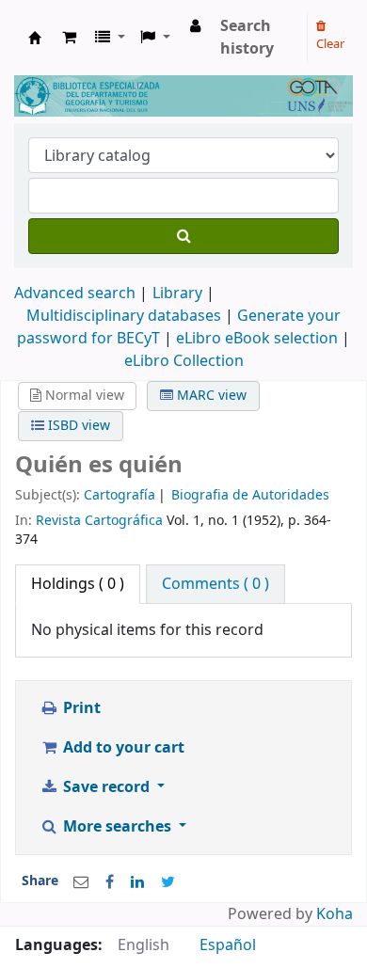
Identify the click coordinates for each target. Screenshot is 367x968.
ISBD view (77, 426)
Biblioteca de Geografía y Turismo (34, 37)
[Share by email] (81, 882)
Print (80, 708)
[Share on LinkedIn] (137, 882)
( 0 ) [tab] (77, 584)
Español (227, 945)
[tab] (215, 584)
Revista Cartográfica (99, 521)
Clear (330, 44)
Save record (106, 787)
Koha (334, 914)
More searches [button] (117, 827)
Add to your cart (121, 748)
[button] (69, 37)
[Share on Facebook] (109, 882)
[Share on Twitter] (168, 882)
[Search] (183, 236)
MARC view (210, 395)
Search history (247, 37)
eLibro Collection (184, 361)
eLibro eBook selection (259, 338)
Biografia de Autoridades (250, 495)
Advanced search (75, 293)
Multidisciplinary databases (125, 316)
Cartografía (119, 495)
